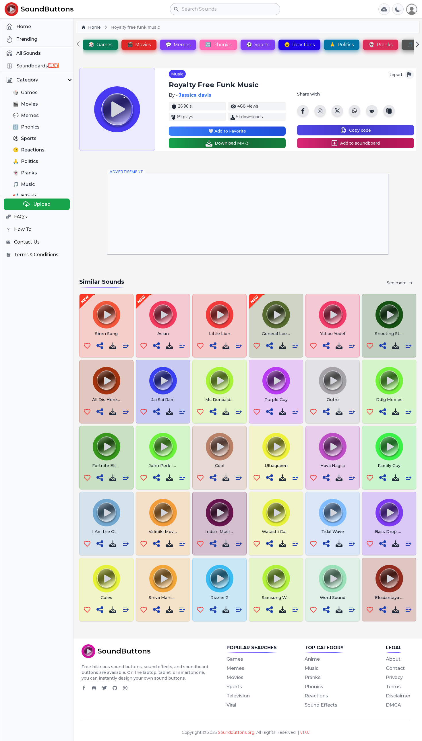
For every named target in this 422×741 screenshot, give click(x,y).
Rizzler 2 (219, 597)
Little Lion (219, 333)
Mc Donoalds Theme (227, 399)
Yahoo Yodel (332, 333)
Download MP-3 (232, 143)
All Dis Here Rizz (109, 399)
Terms (393, 686)
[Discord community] (94, 688)
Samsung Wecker (280, 597)
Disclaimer (398, 696)
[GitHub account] (115, 688)
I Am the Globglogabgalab (119, 531)
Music (177, 74)
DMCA (393, 705)
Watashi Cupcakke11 (283, 531)
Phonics (314, 686)
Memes (235, 668)
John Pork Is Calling (169, 465)
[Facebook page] (84, 688)
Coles (106, 597)
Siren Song (106, 333)
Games (235, 659)
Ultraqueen (276, 465)
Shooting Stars (390, 333)
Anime (312, 659)
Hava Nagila (332, 465)
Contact (395, 668)
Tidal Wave (332, 531)
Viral (231, 705)
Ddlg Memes (389, 399)
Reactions (316, 696)
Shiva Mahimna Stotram (173, 597)
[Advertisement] (247, 214)
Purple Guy (276, 399)
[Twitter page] (104, 688)
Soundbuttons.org (236, 732)
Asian (163, 333)
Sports (234, 686)
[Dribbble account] (125, 688)
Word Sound (332, 597)
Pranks (313, 677)
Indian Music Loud (224, 531)
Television (238, 696)
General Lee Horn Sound (287, 333)
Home (94, 27)
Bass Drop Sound (393, 531)
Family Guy (389, 465)
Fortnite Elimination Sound (120, 465)
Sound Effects (321, 705)
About (393, 659)
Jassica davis (195, 95)
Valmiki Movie (163, 531)
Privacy (394, 677)
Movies (235, 677)
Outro (333, 399)
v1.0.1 (305, 732)
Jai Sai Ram (163, 399)
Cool (219, 465)
